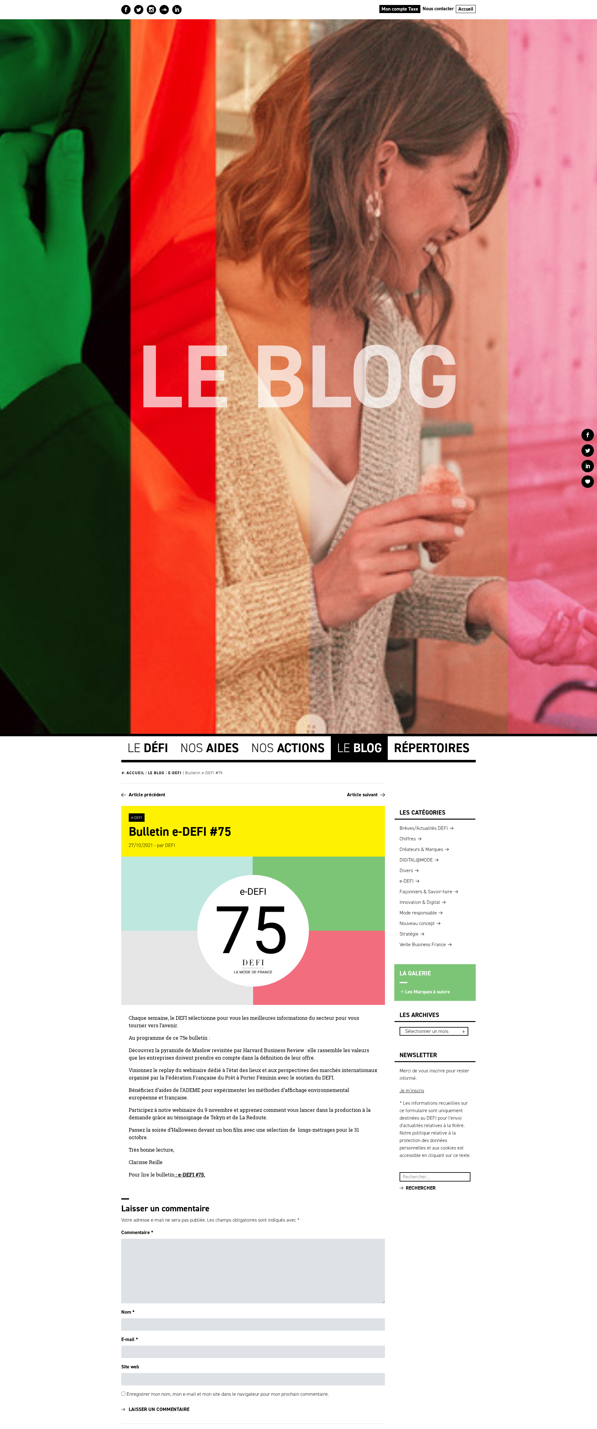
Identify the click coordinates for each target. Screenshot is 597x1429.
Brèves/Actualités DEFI (424, 828)
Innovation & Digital (420, 902)
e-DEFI (175, 772)
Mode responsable (418, 912)
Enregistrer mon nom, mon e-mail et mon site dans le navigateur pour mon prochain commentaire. (228, 1394)
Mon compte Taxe (400, 9)
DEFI (170, 845)
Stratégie (409, 934)
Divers (406, 870)
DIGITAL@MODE (416, 860)
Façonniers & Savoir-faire (426, 891)
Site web (130, 1366)
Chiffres (408, 838)
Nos (209, 748)
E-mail (129, 1339)
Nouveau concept (417, 923)
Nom (128, 1312)
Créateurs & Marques (421, 849)
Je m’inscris (412, 1090)
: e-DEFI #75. (189, 1174)
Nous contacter (438, 8)
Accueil (466, 9)
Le (147, 748)
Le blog (156, 772)
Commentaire (137, 1232)
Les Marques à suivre (427, 991)
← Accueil (132, 772)
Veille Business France (423, 944)
